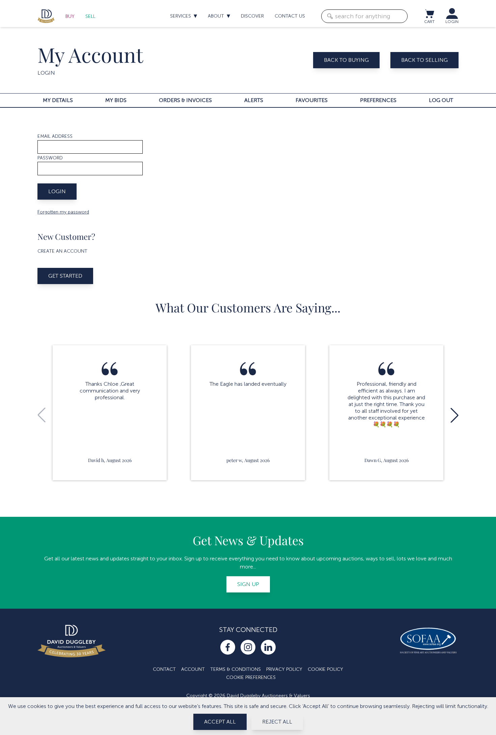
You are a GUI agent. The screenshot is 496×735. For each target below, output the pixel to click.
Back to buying (346, 60)
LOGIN (452, 21)
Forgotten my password (63, 211)
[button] (454, 415)
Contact (164, 669)
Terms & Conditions (235, 669)
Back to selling (424, 60)
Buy (70, 16)
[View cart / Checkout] (429, 13)
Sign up (248, 584)
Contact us (290, 16)
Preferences (378, 100)
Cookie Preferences (251, 677)
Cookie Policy (325, 669)
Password (50, 157)
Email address (55, 136)
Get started (65, 276)
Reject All (277, 722)
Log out (441, 100)
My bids (116, 100)
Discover (252, 16)
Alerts (253, 100)
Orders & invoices (185, 100)
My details (58, 100)
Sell (90, 16)
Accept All (220, 722)
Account (193, 669)
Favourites (312, 100)
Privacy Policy (284, 669)
